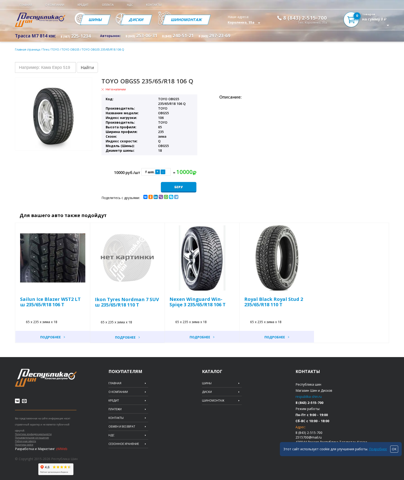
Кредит (83, 5)
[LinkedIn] (156, 197)
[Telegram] (176, 197)
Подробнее (50, 337)
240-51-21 (178, 35)
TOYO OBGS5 (70, 50)
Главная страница (27, 50)
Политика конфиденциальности (33, 434)
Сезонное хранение (123, 444)
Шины (95, 19)
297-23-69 (214, 35)
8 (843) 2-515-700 (305, 17)
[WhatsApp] (166, 197)
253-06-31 (141, 35)
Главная (26, 5)
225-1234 (76, 36)
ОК (394, 449)
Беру (178, 187)
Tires (46, 50)
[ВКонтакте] (145, 197)
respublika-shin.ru (309, 396)
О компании (54, 5)
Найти (87, 67)
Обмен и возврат (121, 426)
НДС (130, 5)
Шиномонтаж (186, 19)
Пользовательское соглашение (32, 437)
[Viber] (161, 197)
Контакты (154, 5)
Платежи (115, 409)
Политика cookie (24, 444)
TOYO (55, 50)
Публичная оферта (25, 441)
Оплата (108, 5)
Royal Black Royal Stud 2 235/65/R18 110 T (273, 302)
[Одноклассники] (150, 197)
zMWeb (61, 449)
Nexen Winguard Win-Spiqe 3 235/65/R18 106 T (198, 302)
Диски (136, 19)
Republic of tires (46, 378)
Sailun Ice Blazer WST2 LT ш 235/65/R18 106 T (50, 302)
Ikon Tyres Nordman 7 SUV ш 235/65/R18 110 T (127, 302)
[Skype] (171, 197)
